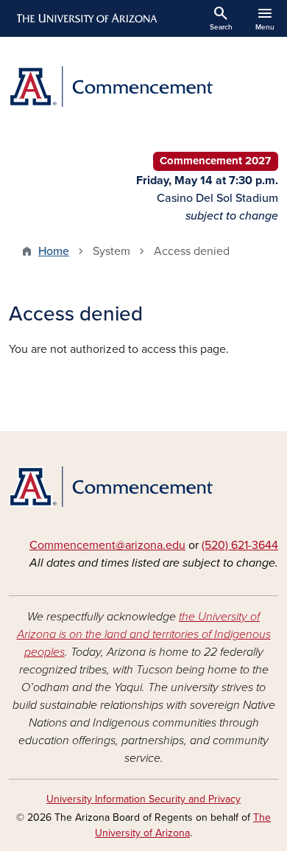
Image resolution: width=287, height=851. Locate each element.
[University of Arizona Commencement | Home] (143, 86)
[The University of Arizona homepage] (85, 18)
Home (53, 251)
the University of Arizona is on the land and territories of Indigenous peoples (144, 634)
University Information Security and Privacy (143, 799)
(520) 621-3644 (240, 545)
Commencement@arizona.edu (107, 545)
